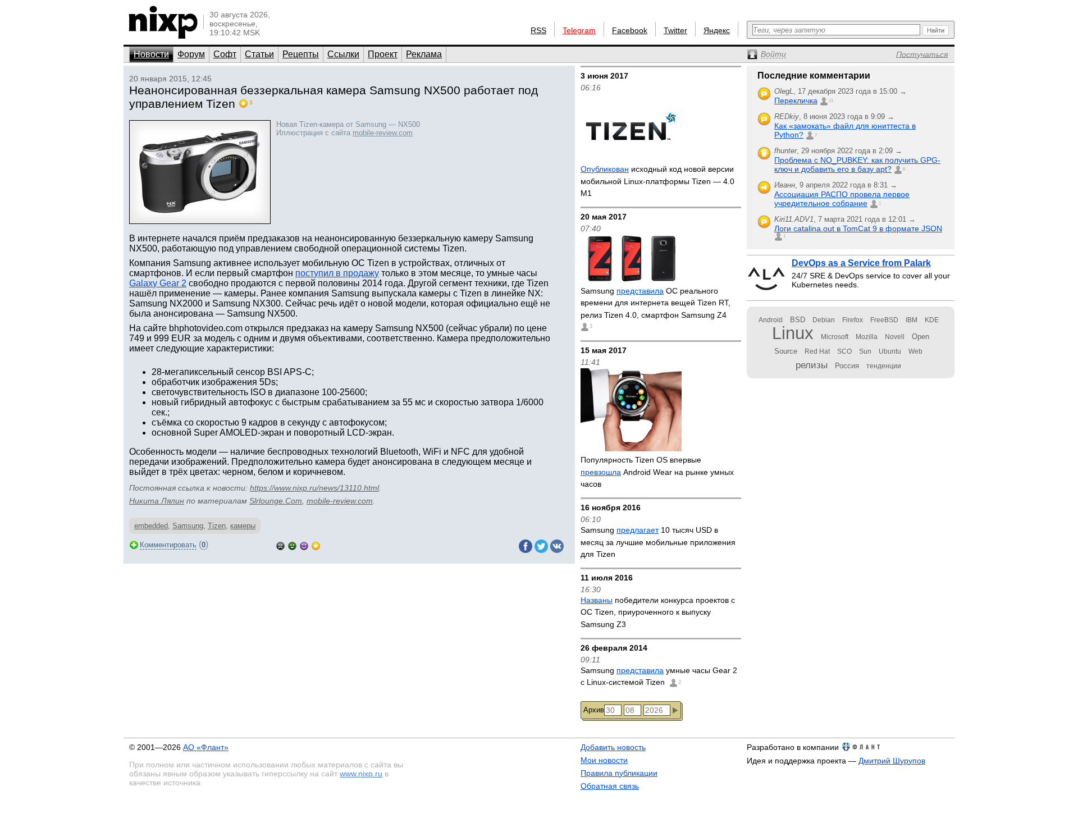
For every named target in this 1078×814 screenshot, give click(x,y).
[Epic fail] (280, 544)
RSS (538, 30)
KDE (932, 320)
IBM (911, 320)
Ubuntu (890, 351)
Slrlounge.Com (275, 500)
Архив (593, 710)
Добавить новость (613, 747)
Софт (224, 54)
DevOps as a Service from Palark (861, 263)
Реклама (424, 54)
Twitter (675, 30)
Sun (865, 351)
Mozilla (867, 336)
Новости (151, 54)
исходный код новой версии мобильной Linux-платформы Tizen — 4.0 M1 (657, 181)
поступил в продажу (337, 273)
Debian (823, 320)
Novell (895, 336)
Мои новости (604, 760)
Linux (793, 333)
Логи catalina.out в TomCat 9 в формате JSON (858, 228)
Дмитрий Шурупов (891, 760)
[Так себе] (292, 544)
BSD (797, 319)
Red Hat (817, 351)
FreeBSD (884, 320)
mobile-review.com (383, 133)
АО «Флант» (206, 747)
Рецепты (300, 54)
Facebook (629, 30)
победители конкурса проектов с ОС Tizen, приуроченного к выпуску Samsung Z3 (658, 612)
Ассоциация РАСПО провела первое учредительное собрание (842, 199)
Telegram (579, 30)
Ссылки (343, 54)
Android (771, 320)
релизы (812, 365)
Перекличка (795, 100)
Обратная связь (610, 785)
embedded (151, 526)
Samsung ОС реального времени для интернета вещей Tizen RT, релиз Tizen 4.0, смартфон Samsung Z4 (655, 302)
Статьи (259, 54)
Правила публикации (619, 773)
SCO (844, 351)
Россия (847, 366)
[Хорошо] (304, 544)
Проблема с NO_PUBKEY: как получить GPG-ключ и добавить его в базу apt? (857, 164)
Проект (383, 54)
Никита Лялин (156, 500)
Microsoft (834, 336)
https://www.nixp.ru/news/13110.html (314, 487)
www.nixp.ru (361, 773)
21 (831, 100)
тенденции (883, 366)
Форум (191, 54)
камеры (242, 526)
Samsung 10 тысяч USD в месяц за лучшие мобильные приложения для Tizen (658, 542)
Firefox (852, 320)
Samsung (187, 526)
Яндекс (717, 30)
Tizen (217, 526)
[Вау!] (316, 544)
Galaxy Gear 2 (157, 283)
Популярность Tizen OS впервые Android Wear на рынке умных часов (657, 471)
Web (915, 351)
